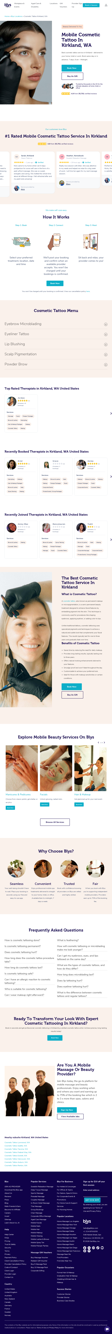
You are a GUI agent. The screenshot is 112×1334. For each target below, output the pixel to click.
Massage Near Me (64, 1254)
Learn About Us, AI (12, 1223)
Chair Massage (36, 1213)
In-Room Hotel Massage (40, 1203)
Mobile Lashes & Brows (40, 1239)
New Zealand (10, 1299)
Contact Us (9, 1277)
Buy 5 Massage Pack (39, 1264)
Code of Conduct (11, 1267)
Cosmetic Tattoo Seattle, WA (16, 1146)
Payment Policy (11, 1257)
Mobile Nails (35, 1226)
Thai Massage (36, 1206)
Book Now (71, 68)
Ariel (20, 461)
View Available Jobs (70, 1116)
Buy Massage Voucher (39, 1257)
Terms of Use (41, 1328)
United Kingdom (11, 1292)
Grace (55, 461)
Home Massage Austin (65, 1241)
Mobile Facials (36, 1223)
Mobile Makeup (36, 1232)
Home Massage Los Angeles (68, 1221)
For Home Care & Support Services (67, 1205)
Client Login (9, 1271)
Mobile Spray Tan (37, 1242)
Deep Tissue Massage (39, 1190)
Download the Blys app (14, 1190)
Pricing (7, 1241)
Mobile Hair (35, 1229)
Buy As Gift (72, 76)
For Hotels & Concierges (66, 1186)
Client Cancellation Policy (14, 1261)
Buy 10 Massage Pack (39, 1267)
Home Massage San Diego (67, 1247)
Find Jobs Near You (64, 1261)
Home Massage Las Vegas (67, 1238)
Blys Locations (16, 16)
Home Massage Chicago (66, 1228)
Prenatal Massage (37, 1196)
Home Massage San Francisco (68, 1251)
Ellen (23, 184)
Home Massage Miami (65, 1244)
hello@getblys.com (90, 1228)
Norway (8, 1315)
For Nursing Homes (64, 1209)
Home (7, 16)
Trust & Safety (10, 1244)
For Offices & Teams (65, 1190)
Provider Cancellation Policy (15, 1264)
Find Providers (62, 1257)
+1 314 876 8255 (90, 1231)
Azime (91, 461)
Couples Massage (37, 1200)
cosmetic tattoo (69, 601)
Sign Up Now (67, 1110)
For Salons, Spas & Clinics (67, 1193)
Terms (7, 1251)
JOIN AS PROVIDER (12, 1186)
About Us (8, 1193)
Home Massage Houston (66, 1234)
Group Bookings (37, 1209)
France (7, 1309)
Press (7, 1200)
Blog (6, 1203)
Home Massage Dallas (65, 1231)
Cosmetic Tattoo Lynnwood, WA (17, 1142)
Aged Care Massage (38, 1219)
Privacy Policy (95, 1211)
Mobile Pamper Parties (39, 1246)
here (88, 291)
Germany (8, 1305)
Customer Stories (64, 1294)
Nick (68, 181)
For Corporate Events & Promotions (66, 1198)
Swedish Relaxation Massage (42, 1186)
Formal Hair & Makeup (65, 1272)
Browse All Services (55, 822)
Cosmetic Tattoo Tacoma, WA (16, 1149)
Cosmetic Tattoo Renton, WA (16, 1165)
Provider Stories (63, 1297)
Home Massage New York (67, 1224)
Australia (8, 1295)
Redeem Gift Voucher (39, 1261)
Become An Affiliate (12, 1209)
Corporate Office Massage (41, 1216)
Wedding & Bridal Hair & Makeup (66, 1281)
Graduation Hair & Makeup (67, 1276)
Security (8, 1247)
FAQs (7, 1238)
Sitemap (8, 1219)
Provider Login (10, 1274)
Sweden (8, 1312)
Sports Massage (37, 1193)
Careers (8, 1213)
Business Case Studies (66, 1301)
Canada (7, 1302)
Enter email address (91, 1190)
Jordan (21, 398)
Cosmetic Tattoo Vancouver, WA (17, 1159)
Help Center (9, 1234)
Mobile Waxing (36, 1236)
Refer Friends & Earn (13, 1206)
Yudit (90, 524)
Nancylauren (59, 524)
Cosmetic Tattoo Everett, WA (16, 1155)
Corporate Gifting (37, 1271)
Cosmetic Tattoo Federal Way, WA (18, 1152)
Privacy (7, 1254)
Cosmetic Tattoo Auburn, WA (16, 1162)
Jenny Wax (23, 524)
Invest (7, 1216)
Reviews (8, 1196)
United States (10, 1289)
